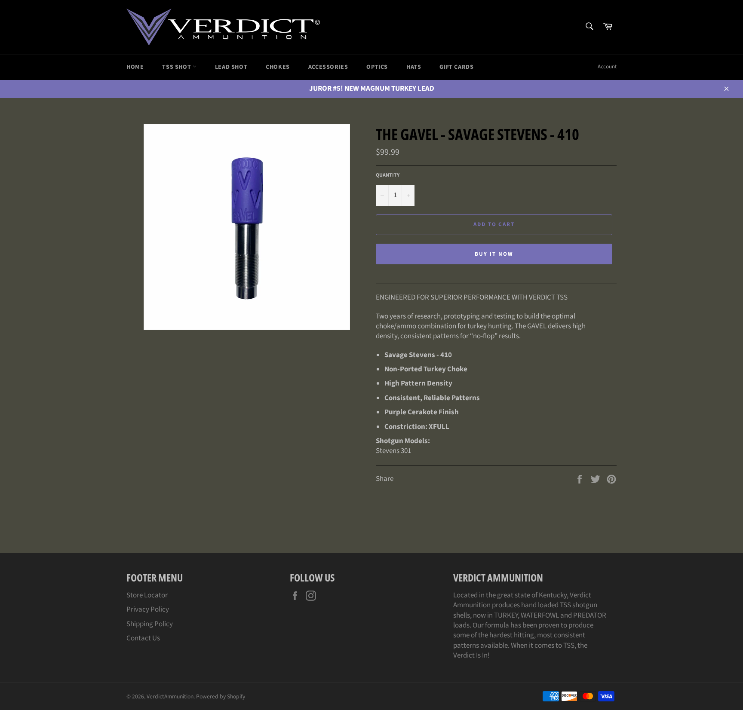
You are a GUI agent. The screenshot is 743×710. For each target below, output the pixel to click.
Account (607, 66)
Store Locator (147, 595)
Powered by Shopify (220, 696)
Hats (413, 67)
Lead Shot (231, 67)
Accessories (328, 67)
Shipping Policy (149, 624)
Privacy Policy (147, 609)
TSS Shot (177, 67)
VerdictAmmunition (170, 696)
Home (135, 67)
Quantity (387, 175)
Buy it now (494, 254)
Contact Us (143, 638)
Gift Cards (456, 67)
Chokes (278, 67)
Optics (377, 67)
